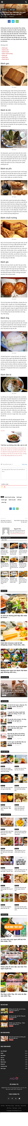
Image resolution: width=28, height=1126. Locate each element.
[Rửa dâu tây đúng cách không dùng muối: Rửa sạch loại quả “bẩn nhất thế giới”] (3, 736)
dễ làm (19, 499)
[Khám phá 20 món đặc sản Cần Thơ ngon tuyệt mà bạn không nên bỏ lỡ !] (14, 954)
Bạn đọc (3, 1059)
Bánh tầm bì (5, 59)
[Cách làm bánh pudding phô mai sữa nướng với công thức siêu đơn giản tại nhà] (21, 822)
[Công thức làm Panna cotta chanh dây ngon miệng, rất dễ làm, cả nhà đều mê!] (23, 574)
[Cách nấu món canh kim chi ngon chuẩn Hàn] (7, 778)
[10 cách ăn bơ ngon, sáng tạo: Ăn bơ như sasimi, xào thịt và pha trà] (3, 707)
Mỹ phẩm (3, 1055)
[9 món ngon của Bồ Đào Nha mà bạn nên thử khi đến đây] (3, 744)
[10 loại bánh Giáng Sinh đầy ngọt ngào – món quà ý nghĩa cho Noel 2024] (23, 559)
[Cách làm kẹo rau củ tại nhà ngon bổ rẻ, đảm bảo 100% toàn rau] (3, 729)
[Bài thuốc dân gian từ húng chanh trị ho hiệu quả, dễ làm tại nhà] (5, 559)
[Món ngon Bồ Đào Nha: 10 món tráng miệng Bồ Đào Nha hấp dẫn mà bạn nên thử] (14, 559)
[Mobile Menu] (2, 2)
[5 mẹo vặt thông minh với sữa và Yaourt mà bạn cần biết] (21, 860)
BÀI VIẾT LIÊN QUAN (6, 537)
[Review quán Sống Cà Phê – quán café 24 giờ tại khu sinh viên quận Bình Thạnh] (5, 574)
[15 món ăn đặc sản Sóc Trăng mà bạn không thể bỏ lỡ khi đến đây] (4, 1017)
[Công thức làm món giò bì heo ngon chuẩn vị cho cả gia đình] (21, 878)
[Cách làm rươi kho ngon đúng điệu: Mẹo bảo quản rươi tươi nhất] (21, 897)
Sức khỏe (21, 548)
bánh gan (19, 497)
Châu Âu (11, 548)
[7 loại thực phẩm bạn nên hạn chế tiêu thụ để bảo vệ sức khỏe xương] (23, 546)
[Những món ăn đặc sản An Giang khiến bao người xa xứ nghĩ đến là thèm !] (4, 1010)
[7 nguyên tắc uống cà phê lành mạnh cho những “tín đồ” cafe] (3, 714)
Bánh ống (5, 57)
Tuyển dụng (17, 1105)
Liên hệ (19, 1108)
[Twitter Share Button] (13, 21)
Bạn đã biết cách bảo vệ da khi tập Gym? (20, 521)
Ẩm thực (4, 9)
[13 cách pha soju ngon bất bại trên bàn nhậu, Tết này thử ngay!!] (14, 927)
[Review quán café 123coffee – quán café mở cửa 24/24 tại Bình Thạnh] (14, 574)
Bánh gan (5, 48)
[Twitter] (19, 1098)
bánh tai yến (12, 499)
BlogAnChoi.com (5, 1087)
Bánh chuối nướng (7, 53)
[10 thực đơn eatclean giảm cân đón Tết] (7, 897)
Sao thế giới (4, 1051)
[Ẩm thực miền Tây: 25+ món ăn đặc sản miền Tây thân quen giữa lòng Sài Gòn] (14, 982)
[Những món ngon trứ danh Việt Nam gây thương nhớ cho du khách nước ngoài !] (14, 658)
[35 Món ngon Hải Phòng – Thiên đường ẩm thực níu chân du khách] (4, 1024)
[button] (26, 2)
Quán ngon (3, 576)
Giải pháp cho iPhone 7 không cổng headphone (6, 521)
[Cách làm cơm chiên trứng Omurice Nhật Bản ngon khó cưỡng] (7, 759)
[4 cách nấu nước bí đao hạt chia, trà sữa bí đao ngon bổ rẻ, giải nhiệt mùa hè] (21, 759)
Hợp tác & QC (23, 1105)
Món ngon (12, 9)
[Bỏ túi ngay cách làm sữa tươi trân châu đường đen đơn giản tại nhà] (21, 778)
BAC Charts (9, 1108)
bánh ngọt (4, 499)
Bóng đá (3, 1064)
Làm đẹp (2, 548)
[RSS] (15, 1098)
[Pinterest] (12, 1098)
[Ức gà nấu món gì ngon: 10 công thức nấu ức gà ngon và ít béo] (3, 721)
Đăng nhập (24, 464)
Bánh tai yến (5, 51)
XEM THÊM (4, 539)
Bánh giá (4, 55)
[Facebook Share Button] (9, 21)
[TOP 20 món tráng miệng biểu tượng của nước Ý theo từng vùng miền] (14, 546)
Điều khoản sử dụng (10, 1105)
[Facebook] (8, 1098)
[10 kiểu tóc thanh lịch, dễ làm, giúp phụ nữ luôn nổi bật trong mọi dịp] (5, 546)
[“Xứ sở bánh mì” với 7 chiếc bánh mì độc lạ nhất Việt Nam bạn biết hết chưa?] (21, 841)
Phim (2, 1053)
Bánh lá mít (5, 49)
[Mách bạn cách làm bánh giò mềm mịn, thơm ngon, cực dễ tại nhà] (7, 841)
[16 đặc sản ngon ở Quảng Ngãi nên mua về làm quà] (7, 878)
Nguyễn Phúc (17, 528)
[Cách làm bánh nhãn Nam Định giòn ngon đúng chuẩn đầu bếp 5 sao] (7, 822)
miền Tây (3, 502)
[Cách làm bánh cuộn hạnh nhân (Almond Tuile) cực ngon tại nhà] (21, 797)
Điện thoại (3, 1062)
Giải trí (2, 1057)
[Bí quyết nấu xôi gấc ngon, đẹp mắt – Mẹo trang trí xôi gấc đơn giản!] (7, 797)
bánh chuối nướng (10, 497)
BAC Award (15, 1108)
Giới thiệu (3, 1105)
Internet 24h (4, 1066)
